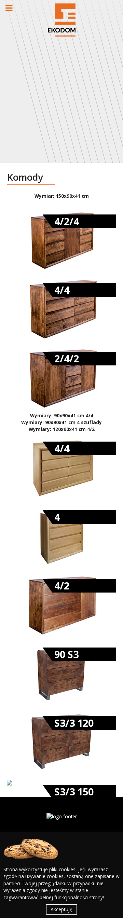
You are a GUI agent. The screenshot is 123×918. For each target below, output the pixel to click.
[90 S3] (61, 672)
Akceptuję (61, 909)
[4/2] (61, 604)
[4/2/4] (61, 240)
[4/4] (61, 308)
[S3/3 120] (61, 741)
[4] (61, 535)
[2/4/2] (61, 377)
